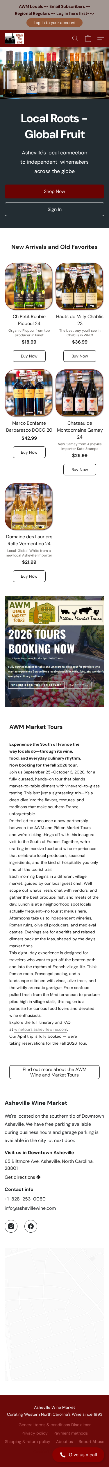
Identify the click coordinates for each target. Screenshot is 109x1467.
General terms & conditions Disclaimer (55, 1424)
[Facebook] (30, 1226)
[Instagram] (11, 1226)
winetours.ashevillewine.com (40, 1029)
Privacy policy (35, 1433)
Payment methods (70, 1433)
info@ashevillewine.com (30, 1208)
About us (64, 1441)
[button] (54, 22)
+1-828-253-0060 (25, 1199)
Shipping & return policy (27, 1441)
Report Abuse (91, 1441)
